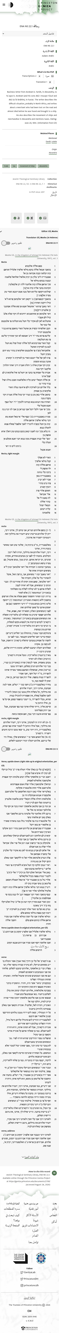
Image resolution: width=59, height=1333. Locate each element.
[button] (48, 7)
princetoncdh (31, 1285)
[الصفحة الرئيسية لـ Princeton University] (29, 1328)
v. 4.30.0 (29, 1321)
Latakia (54, 141)
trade (6, 166)
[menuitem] (54, 1208)
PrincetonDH (31, 1278)
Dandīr (48, 141)
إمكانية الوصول (29, 1298)
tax (14, 166)
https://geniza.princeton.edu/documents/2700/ (29, 1181)
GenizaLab (29, 1272)
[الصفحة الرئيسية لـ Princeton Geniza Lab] (39, 1258)
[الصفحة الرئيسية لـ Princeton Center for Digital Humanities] (20, 1258)
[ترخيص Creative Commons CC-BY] (29, 1311)
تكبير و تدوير (16, 243)
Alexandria (53, 153)
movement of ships (27, 166)
